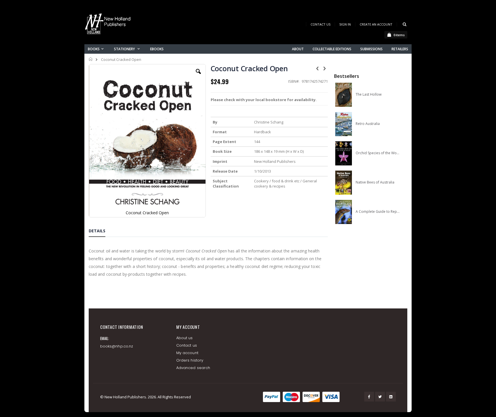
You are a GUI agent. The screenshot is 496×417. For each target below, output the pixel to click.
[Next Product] (324, 68)
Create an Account (376, 24)
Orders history (189, 360)
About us (184, 338)
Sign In (345, 24)
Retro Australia (368, 123)
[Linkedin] (391, 396)
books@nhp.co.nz (116, 346)
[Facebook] (369, 396)
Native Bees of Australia (375, 182)
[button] (198, 75)
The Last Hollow (368, 94)
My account (187, 353)
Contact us (186, 345)
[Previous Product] (317, 68)
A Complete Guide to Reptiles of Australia (378, 211)
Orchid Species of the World (378, 153)
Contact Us (320, 24)
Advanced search (193, 367)
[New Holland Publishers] (108, 25)
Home (91, 59)
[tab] (101, 232)
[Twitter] (380, 396)
